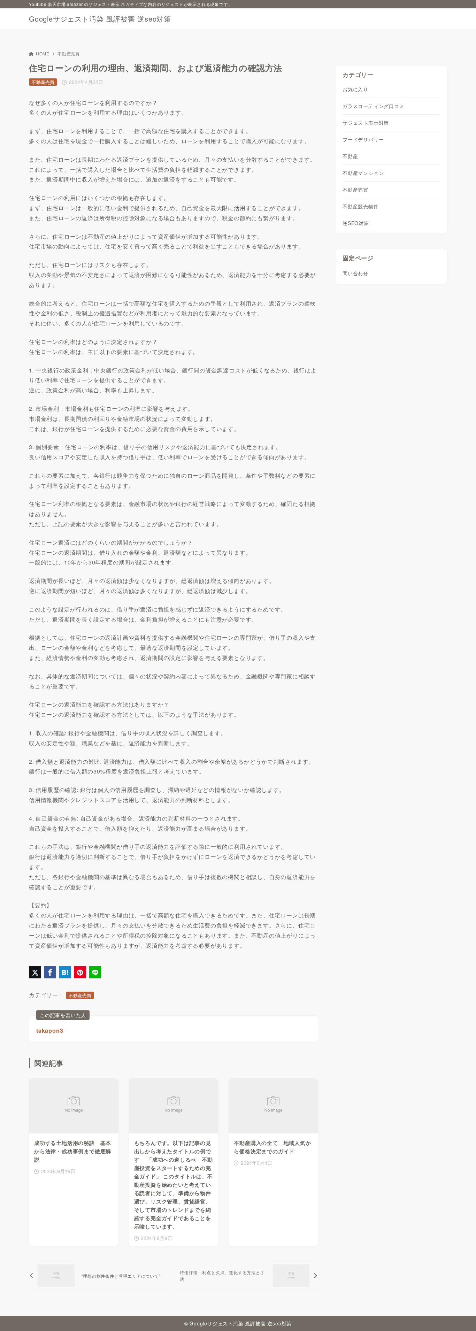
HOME (42, 53)
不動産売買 (68, 53)
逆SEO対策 (356, 223)
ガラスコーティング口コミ (374, 106)
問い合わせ (355, 273)
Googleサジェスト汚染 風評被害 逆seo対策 (100, 18)
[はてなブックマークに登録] (65, 972)
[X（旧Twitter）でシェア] (35, 972)
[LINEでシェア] (95, 972)
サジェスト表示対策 (366, 123)
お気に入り (355, 89)
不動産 (350, 156)
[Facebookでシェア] (50, 972)
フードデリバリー (363, 139)
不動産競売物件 (361, 206)
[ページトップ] (460, 1315)
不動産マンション (363, 173)
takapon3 (49, 1030)
